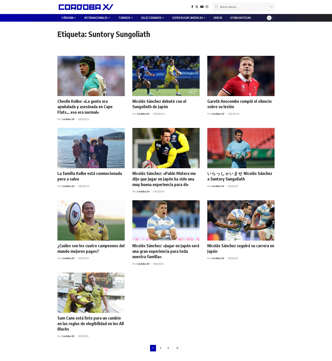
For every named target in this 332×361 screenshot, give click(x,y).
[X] (196, 6)
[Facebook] (192, 6)
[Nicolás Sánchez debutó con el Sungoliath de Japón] (166, 76)
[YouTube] (202, 6)
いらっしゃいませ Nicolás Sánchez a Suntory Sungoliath (239, 176)
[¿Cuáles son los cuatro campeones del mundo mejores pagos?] (91, 220)
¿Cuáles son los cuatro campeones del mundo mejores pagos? (90, 248)
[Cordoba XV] (85, 7)
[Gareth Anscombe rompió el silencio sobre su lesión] (241, 76)
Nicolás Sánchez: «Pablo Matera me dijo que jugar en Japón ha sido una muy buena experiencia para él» (164, 179)
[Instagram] (207, 6)
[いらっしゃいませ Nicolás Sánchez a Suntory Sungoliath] (241, 148)
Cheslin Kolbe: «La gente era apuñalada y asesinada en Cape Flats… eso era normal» (85, 106)
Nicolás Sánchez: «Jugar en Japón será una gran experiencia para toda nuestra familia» (165, 251)
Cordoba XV (68, 119)
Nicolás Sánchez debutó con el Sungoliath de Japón (159, 103)
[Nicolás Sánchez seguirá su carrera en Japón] (241, 220)
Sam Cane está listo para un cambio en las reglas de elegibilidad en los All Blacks (90, 323)
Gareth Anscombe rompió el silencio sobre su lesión (239, 103)
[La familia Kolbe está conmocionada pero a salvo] (91, 148)
